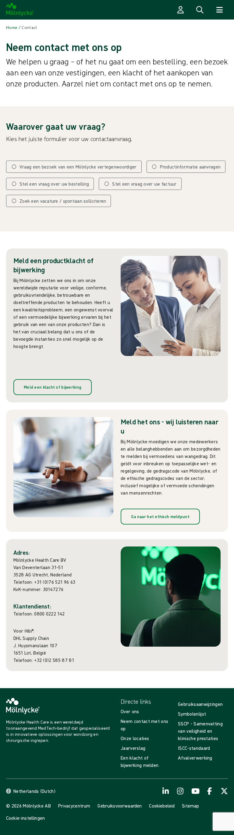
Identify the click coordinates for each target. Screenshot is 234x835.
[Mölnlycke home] (20, 9)
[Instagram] (180, 791)
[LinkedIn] (165, 791)
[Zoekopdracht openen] (199, 10)
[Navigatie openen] (219, 10)
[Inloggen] (180, 9)
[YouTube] (195, 791)
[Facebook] (209, 791)
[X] (224, 791)
